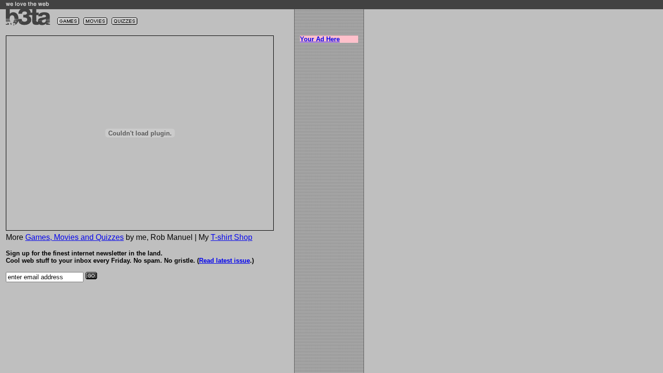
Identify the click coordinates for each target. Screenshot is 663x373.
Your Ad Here (320, 39)
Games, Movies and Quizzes (74, 237)
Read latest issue (224, 260)
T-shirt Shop (231, 237)
